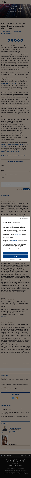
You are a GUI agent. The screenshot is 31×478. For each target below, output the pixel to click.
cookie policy (18, 234)
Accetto (15, 256)
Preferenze (15, 253)
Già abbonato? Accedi (15, 259)
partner (20, 241)
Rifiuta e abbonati (24, 218)
